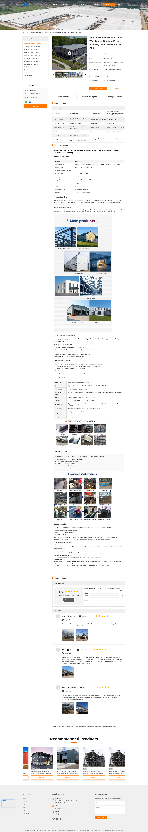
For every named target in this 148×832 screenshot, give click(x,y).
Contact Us (96, 4)
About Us (64, 4)
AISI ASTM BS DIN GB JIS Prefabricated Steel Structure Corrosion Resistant (84, 772)
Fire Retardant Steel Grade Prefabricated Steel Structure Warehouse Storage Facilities (32, 772)
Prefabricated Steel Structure (64, 726)
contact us (101, 818)
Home (55, 4)
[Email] (30, 102)
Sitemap (36, 830)
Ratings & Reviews (115, 97)
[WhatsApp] (26, 102)
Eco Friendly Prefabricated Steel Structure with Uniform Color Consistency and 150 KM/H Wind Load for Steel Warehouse (60, 772)
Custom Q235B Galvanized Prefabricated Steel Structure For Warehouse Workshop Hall (111, 772)
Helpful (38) (68, 691)
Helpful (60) (68, 620)
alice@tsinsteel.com (33, 94)
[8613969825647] (60, 819)
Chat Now (109, 4)
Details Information (64, 97)
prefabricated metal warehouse (84, 726)
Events (82, 4)
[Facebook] (57, 819)
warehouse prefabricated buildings (105, 726)
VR (89, 4)
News (24, 807)
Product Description (89, 97)
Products (73, 4)
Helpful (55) (68, 653)
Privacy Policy (29, 830)
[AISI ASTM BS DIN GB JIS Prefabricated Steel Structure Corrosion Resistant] (86, 758)
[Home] (25, 4)
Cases (25, 810)
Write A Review (69, 599)
